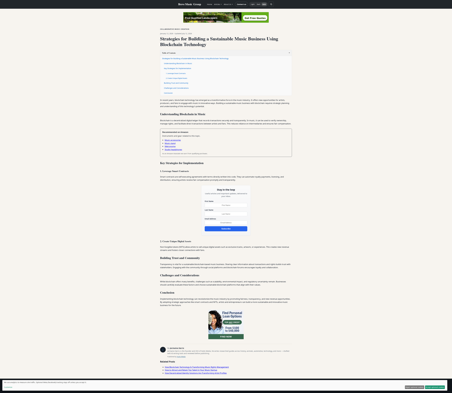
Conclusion (168, 93)
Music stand (170, 143)
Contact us (241, 4)
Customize (8, 387)
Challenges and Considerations (176, 88)
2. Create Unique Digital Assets (176, 78)
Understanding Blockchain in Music (178, 63)
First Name (209, 201)
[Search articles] (271, 4)
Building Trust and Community (176, 83)
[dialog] (224, 385)
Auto (264, 4)
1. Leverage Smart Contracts (176, 73)
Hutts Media (181, 357)
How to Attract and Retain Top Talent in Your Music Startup (191, 370)
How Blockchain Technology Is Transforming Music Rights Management (197, 367)
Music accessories (173, 140)
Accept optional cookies (435, 387)
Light (253, 4)
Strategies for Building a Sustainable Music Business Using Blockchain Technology (195, 58)
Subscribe (226, 229)
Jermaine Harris (177, 348)
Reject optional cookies (415, 387)
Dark (258, 4)
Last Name (209, 210)
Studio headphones (173, 149)
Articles (217, 4)
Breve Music (189, 4)
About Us (227, 4)
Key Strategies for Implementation (177, 68)
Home (209, 4)
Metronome (170, 146)
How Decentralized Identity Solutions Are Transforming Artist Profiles (196, 373)
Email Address (210, 219)
